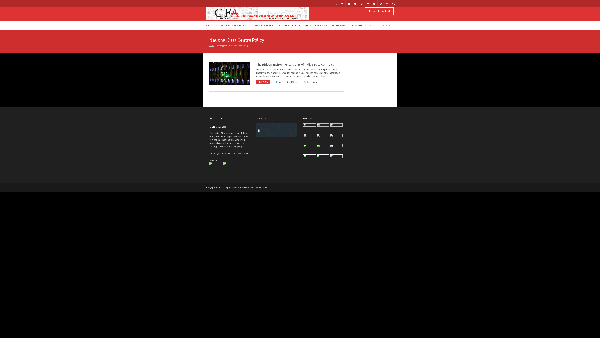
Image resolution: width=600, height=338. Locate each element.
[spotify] (381, 3)
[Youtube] (368, 3)
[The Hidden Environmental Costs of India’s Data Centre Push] (229, 73)
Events (386, 25)
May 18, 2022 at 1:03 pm (288, 82)
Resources (359, 25)
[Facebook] (355, 3)
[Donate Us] (336, 3)
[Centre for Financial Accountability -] (257, 19)
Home (211, 45)
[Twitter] (342, 3)
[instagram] (361, 3)
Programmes (340, 25)
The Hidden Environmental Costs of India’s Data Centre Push (297, 64)
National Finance (263, 25)
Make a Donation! (379, 11)
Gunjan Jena (312, 82)
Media (373, 25)
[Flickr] (374, 3)
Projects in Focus (315, 25)
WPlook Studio (261, 187)
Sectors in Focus (289, 25)
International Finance (234, 25)
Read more (263, 82)
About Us (211, 25)
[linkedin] (349, 3)
